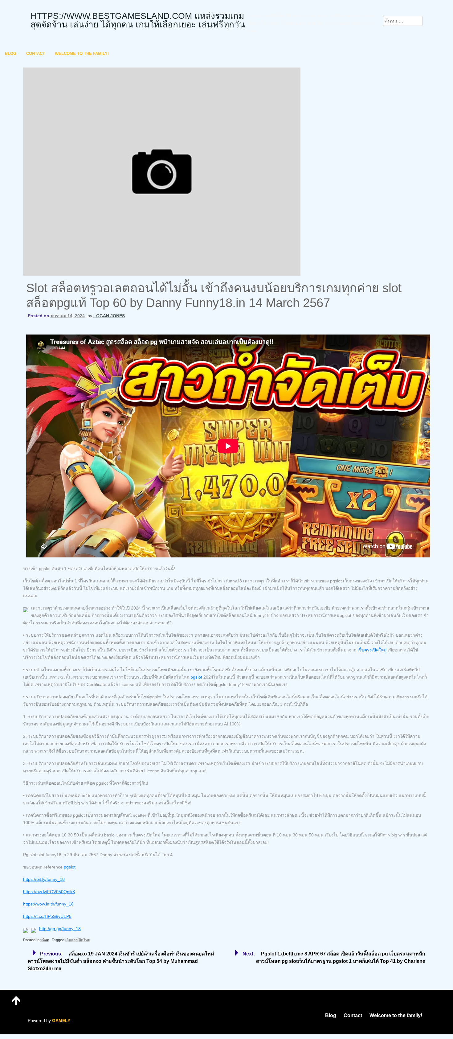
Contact (35, 53)
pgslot (196, 677)
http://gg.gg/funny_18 (60, 928)
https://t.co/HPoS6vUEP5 (47, 916)
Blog (10, 53)
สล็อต (44, 940)
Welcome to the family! (82, 53)
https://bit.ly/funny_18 (44, 879)
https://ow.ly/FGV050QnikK (49, 891)
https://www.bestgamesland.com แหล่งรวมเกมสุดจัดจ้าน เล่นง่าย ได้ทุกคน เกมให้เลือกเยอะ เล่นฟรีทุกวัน (138, 20)
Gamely (61, 1020)
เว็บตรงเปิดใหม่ (371, 649)
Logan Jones (109, 315)
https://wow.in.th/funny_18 (48, 903)
